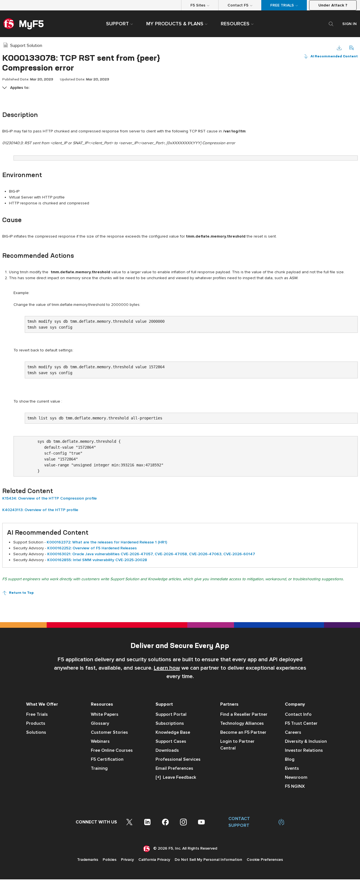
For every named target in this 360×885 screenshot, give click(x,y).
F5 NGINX (295, 786)
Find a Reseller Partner (243, 714)
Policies (109, 859)
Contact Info (298, 714)
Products (35, 723)
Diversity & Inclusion (306, 741)
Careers (293, 732)
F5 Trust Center (301, 723)
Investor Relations (304, 750)
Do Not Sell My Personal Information (208, 859)
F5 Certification (107, 759)
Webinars (100, 741)
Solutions (36, 732)
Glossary (100, 723)
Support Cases (171, 741)
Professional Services (178, 759)
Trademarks (87, 859)
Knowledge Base (173, 732)
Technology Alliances (242, 723)
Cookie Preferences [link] (265, 859)
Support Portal (171, 714)
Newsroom (296, 777)
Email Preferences (174, 768)
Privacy (127, 859)
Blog (289, 759)
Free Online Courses (112, 750)
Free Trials (37, 714)
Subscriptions (170, 723)
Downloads (167, 750)
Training (99, 768)
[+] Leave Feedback (176, 777)
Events (292, 768)
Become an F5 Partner (243, 732)
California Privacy (154, 859)
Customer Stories (109, 732)
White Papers (104, 714)
